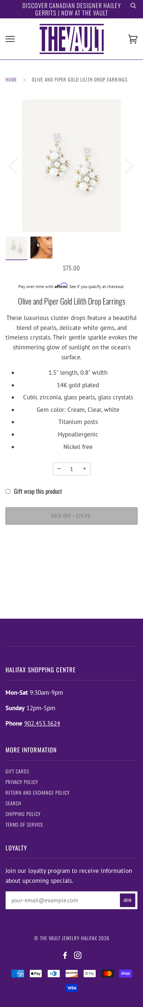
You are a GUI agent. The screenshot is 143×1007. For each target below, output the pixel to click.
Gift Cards (17, 771)
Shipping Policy (23, 813)
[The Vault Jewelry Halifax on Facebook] (65, 955)
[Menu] (10, 39)
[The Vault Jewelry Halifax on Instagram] (78, 955)
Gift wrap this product (38, 491)
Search (13, 803)
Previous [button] (18, 166)
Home (11, 79)
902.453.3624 (42, 723)
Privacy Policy (22, 781)
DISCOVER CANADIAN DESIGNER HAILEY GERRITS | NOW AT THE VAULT (71, 9)
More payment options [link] (72, 558)
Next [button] (124, 166)
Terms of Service (24, 824)
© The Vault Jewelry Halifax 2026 (71, 938)
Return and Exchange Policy (38, 792)
